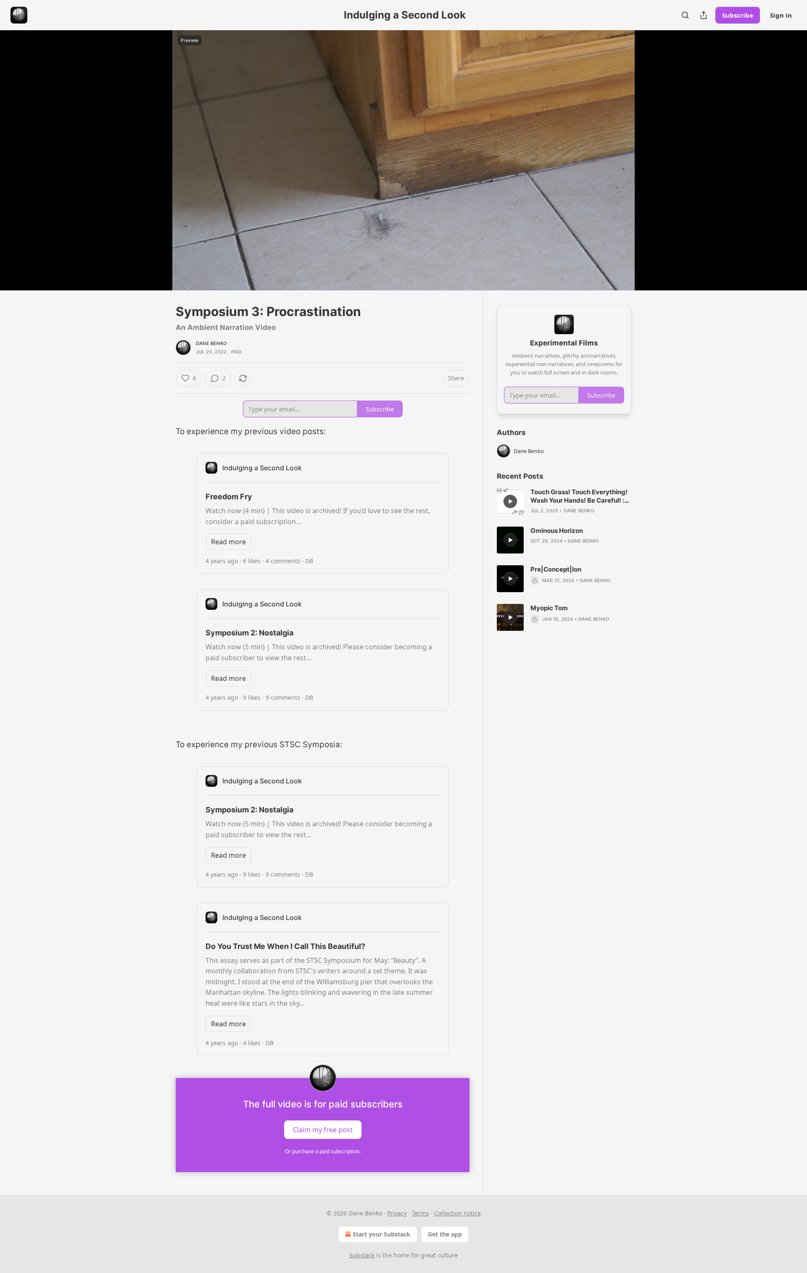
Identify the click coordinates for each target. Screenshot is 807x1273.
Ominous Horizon (556, 531)
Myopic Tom (549, 608)
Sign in (781, 15)
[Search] (685, 15)
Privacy (397, 1213)
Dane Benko (211, 343)
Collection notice (457, 1213)
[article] (564, 501)
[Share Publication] (703, 15)
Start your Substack (381, 1234)
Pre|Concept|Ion (555, 569)
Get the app (445, 1234)
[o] (510, 501)
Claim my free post (323, 1129)
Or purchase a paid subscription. (323, 1151)
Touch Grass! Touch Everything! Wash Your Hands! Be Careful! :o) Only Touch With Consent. (580, 496)
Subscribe (737, 15)
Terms (420, 1213)
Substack (361, 1255)
